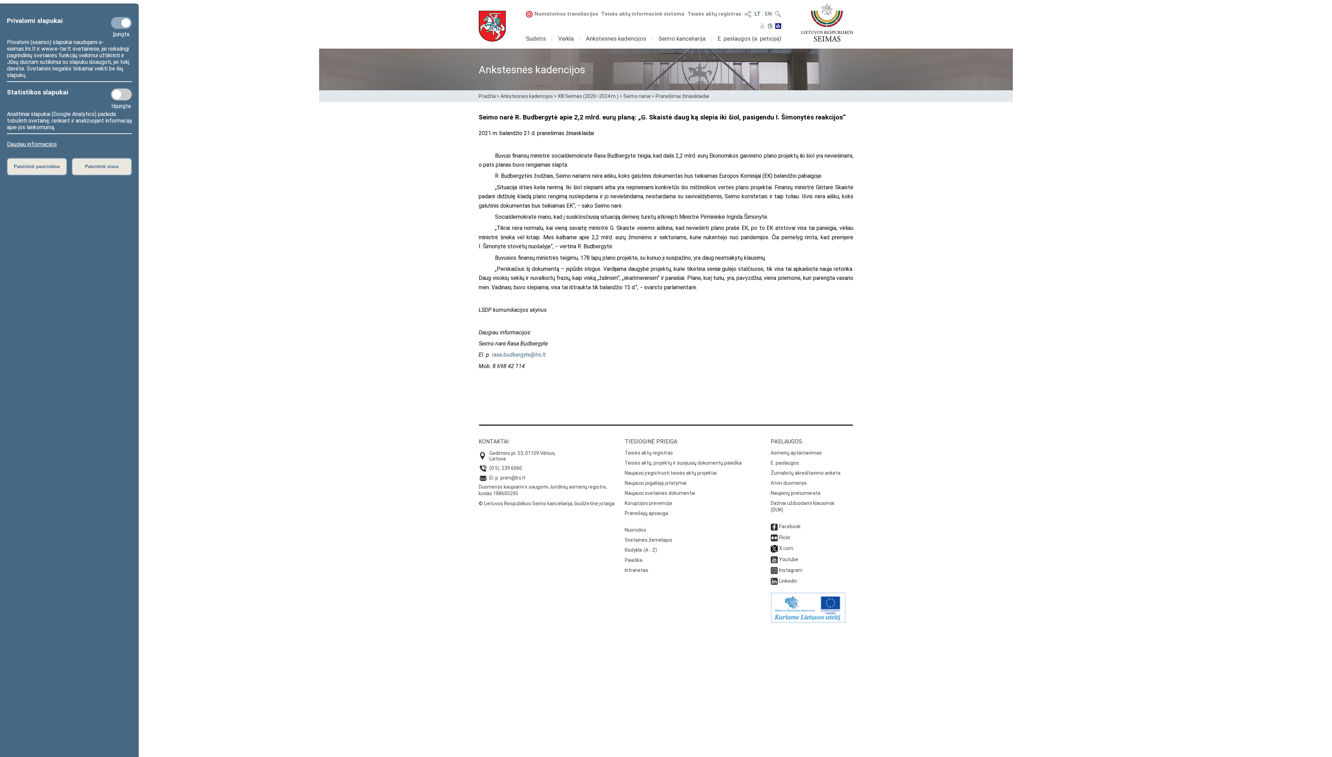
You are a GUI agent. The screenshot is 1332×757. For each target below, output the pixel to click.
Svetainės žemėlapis (648, 540)
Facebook (790, 526)
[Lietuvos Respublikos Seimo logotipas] (827, 22)
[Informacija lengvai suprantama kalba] (778, 26)
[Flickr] (774, 537)
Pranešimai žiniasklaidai (682, 96)
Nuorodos (635, 530)
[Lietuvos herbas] (492, 26)
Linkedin (788, 581)
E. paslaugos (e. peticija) (749, 38)
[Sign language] (770, 26)
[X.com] (774, 548)
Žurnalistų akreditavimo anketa (805, 473)
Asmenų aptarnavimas (796, 453)
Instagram (790, 570)
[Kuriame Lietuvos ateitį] (808, 621)
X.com (786, 548)
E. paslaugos (785, 463)
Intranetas (636, 570)
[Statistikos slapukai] (121, 94)
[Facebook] (774, 526)
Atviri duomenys (789, 483)
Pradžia (487, 96)
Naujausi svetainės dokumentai (660, 493)
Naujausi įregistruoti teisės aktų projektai (671, 473)
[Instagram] (774, 570)
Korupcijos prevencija (648, 503)
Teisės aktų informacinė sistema (642, 14)
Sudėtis (536, 38)
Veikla (566, 38)
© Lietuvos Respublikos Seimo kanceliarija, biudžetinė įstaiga (547, 503)
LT (757, 14)
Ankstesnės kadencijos (616, 38)
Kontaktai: (494, 441)
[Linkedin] (774, 581)
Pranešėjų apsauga (646, 513)
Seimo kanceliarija (682, 38)
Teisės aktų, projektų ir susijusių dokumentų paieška (683, 463)
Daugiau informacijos (32, 144)
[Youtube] (774, 559)
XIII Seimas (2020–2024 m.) (588, 96)
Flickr (785, 537)
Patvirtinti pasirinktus (37, 166)
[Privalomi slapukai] (121, 23)
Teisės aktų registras (714, 14)
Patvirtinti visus (102, 166)
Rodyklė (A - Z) (641, 550)
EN (768, 14)
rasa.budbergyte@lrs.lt (519, 354)
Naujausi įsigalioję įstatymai (655, 483)
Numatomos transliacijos (566, 14)
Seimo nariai (637, 96)
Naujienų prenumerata (795, 493)
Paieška (633, 560)
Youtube (788, 559)
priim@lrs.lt (513, 478)
